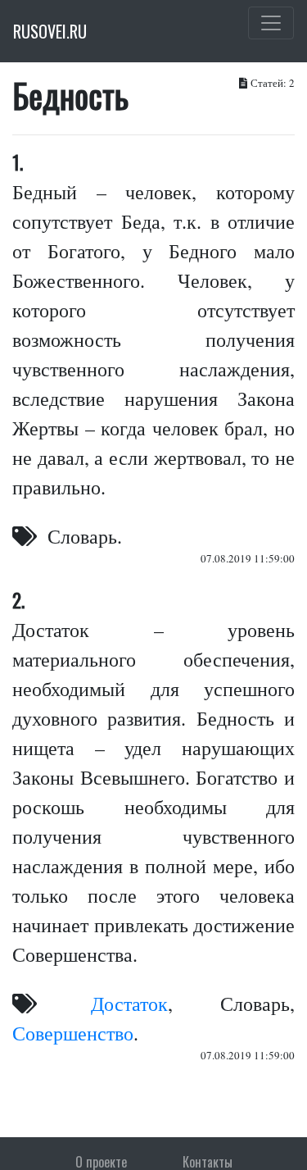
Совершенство (72, 1033)
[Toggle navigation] (271, 23)
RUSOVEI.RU (50, 31)
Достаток (129, 1003)
